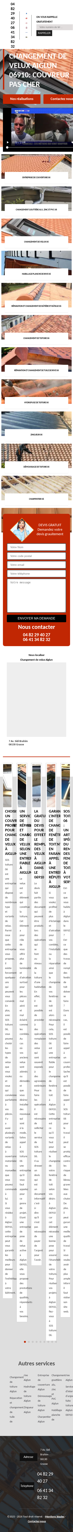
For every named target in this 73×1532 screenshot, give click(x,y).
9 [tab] (56, 1342)
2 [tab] (29, 1342)
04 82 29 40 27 (13, 13)
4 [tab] (37, 1342)
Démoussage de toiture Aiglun (39, 1403)
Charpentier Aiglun (39, 1419)
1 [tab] (25, 1342)
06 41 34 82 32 (13, 37)
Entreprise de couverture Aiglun (39, 1382)
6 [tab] (44, 1342)
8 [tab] (52, 1342)
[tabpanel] (36, 1014)
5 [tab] (40, 1342)
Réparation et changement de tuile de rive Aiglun (18, 1398)
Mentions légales (54, 1516)
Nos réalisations (21, 99)
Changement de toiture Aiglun (11, 1384)
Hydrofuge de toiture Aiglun (25, 1393)
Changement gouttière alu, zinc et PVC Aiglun (53, 1389)
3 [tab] (33, 1342)
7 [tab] (48, 1342)
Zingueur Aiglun (25, 1410)
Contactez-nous (37, 1521)
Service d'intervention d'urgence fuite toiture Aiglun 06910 (67, 1401)
